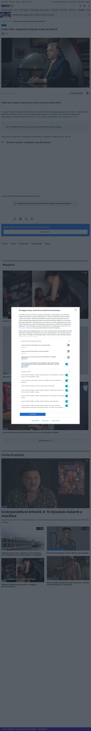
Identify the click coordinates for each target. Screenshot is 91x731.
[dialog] (45, 365)
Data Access (45, 420)
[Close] (76, 310)
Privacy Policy (55, 420)
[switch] (67, 345)
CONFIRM (32, 414)
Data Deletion (35, 420)
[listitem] (45, 341)
